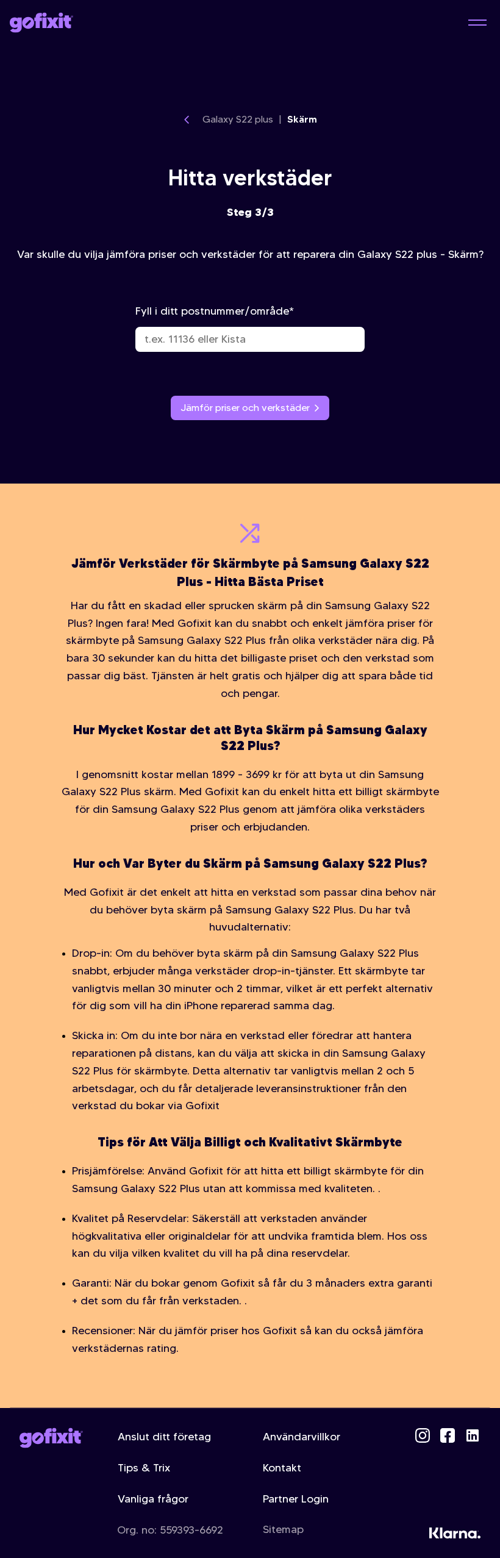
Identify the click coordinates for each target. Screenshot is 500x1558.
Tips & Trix (144, 1467)
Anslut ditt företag (164, 1436)
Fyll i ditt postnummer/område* (214, 311)
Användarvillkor (301, 1436)
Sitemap (283, 1529)
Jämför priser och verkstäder (245, 407)
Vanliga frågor (153, 1499)
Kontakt (282, 1467)
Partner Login (296, 1499)
